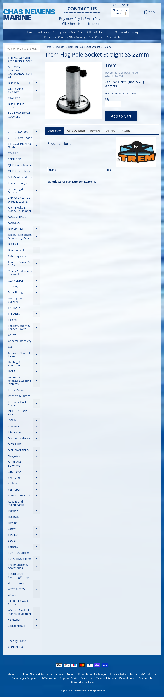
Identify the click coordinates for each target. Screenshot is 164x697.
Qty (107, 99)
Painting (24, 511)
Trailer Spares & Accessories (24, 566)
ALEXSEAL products (24, 177)
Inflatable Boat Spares (24, 403)
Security (24, 547)
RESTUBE (13, 517)
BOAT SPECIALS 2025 (17, 105)
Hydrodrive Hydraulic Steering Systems (24, 381)
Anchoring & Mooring (24, 191)
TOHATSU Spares (18, 552)
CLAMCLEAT (24, 281)
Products (59, 46)
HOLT (24, 371)
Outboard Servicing (126, 32)
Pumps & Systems (24, 496)
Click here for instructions (82, 23)
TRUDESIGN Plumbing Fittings (18, 575)
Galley (24, 335)
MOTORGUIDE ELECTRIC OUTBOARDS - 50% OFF (20, 72)
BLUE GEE (14, 244)
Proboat (24, 484)
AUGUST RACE (17, 217)
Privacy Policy (118, 674)
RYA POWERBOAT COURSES (19, 114)
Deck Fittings (24, 293)
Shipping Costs (69, 678)
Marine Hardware (24, 438)
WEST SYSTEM (24, 589)
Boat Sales (43, 32)
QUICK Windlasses (24, 165)
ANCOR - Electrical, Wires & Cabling (24, 200)
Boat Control (24, 250)
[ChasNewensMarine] (29, 15)
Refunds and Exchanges (92, 674)
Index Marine (16, 390)
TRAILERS (24, 98)
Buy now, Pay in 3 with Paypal (82, 18)
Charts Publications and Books (24, 273)
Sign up (125, 4)
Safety (24, 529)
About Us (13, 674)
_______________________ (20, 124)
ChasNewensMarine (81, 690)
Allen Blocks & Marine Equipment (24, 209)
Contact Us (113, 37)
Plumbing (24, 478)
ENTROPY (14, 308)
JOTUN (24, 420)
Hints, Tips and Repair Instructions (43, 674)
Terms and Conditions (143, 674)
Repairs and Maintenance (24, 503)
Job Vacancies (48, 678)
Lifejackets (24, 432)
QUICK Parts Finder (24, 171)
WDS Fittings (24, 583)
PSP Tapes (24, 490)
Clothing (24, 287)
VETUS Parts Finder (24, 138)
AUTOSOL (14, 223)
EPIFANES (24, 314)
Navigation (24, 456)
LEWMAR (24, 427)
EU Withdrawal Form (82, 682)
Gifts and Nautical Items (24, 354)
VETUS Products (24, 132)
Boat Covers (96, 37)
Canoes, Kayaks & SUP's (24, 263)
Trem (111, 65)
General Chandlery (24, 341)
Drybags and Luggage (24, 300)
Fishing (12, 319)
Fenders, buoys (24, 183)
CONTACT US (16, 647)
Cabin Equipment (18, 256)
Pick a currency (120, 10)
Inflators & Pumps (19, 396)
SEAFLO (24, 535)
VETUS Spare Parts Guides (24, 145)
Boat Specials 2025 (63, 32)
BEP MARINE (24, 229)
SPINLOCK (24, 159)
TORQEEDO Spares (24, 559)
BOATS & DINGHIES (24, 83)
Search (71, 674)
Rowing (12, 523)
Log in (113, 4)
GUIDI (24, 347)
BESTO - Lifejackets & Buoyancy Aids (24, 236)
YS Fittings (24, 620)
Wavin (24, 595)
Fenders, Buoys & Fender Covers (24, 327)
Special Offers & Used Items (95, 32)
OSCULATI (24, 153)
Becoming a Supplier (24, 678)
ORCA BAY (24, 472)
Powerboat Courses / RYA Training (65, 37)
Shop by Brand (17, 641)
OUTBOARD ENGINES (24, 90)
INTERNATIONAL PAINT (18, 412)
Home (29, 32)
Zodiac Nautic (24, 626)
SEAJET (12, 540)
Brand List (87, 678)
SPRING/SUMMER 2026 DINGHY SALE (20, 59)
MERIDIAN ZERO (24, 450)
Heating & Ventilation (24, 364)
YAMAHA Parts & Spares (18, 602)
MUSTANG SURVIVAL (24, 464)
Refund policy (127, 678)
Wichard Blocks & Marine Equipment (24, 612)
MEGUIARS (14, 444)
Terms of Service (106, 678)
